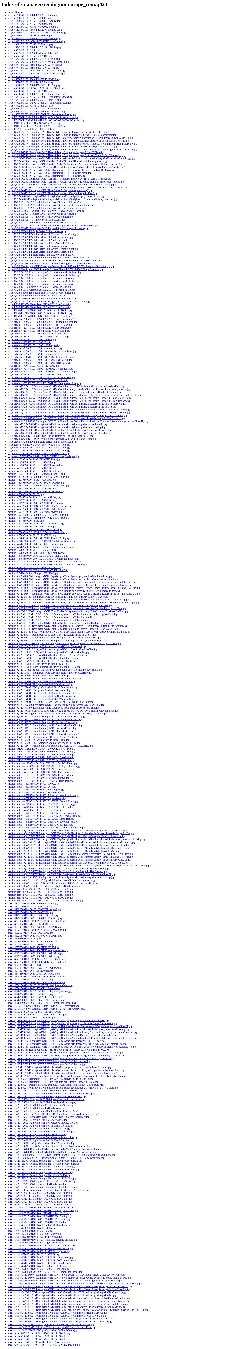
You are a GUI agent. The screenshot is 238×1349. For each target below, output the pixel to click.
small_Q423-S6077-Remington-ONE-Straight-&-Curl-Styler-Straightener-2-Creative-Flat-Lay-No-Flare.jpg (63, 1087)
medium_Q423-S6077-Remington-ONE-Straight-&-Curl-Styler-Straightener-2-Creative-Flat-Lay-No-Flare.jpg (64, 643)
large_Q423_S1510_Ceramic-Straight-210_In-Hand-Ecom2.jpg (40, 284)
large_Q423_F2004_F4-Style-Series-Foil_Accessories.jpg (37, 246)
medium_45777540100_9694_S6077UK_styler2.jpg (35, 512)
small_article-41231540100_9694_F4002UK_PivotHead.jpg (39, 1219)
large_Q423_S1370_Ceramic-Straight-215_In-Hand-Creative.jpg (41, 278)
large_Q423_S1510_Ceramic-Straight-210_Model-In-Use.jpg (39, 286)
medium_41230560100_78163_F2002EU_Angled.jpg (36, 465)
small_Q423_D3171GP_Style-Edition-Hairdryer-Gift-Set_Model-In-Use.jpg (47, 1096)
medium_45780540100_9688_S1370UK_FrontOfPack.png (38, 538)
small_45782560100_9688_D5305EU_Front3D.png (35, 997)
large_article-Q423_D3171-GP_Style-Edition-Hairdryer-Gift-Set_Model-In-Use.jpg (50, 436)
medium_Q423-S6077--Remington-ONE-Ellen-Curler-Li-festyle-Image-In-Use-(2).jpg (52, 634)
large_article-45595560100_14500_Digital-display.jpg (35, 354)
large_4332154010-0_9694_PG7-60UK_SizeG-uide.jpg (37, 41)
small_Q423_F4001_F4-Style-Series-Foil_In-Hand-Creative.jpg (40, 1140)
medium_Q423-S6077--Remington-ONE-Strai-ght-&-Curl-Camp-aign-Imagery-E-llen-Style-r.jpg (57, 640)
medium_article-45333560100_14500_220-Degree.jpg (36, 789)
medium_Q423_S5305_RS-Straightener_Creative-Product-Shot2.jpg (43, 737)
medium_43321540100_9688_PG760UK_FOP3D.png (36, 491)
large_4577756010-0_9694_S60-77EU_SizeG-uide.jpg (36, 70)
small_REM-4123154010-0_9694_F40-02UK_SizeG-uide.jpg (40, 1195)
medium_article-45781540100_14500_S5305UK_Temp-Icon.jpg (41, 818)
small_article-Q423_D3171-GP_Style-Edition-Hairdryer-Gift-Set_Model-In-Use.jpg (51, 1324)
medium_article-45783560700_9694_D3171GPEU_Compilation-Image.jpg (46, 827)
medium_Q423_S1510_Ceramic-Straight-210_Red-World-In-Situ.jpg (43, 734)
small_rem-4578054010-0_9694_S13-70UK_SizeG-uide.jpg (39, 1336)
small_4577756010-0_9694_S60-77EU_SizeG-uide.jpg (36, 959)
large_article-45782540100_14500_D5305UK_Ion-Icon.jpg (38, 380)
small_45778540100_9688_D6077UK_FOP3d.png (34, 967)
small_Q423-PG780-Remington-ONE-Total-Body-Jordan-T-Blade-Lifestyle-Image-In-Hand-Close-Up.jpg (62, 1073)
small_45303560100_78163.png (24, 938)
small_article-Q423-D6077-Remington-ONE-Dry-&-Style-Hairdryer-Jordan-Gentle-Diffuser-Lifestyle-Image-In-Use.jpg (69, 1277)
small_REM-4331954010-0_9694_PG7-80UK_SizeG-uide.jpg (40, 1198)
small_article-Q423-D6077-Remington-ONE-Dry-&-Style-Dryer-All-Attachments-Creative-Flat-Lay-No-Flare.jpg (66, 1274)
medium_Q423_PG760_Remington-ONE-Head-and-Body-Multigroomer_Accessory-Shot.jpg (56, 704)
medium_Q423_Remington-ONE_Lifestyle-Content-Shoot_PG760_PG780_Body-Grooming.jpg (57, 713)
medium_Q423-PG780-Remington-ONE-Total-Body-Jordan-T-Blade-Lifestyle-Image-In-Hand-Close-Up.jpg (64, 628)
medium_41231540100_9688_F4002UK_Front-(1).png (36, 474)
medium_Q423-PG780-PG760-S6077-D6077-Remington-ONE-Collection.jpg (48, 620)
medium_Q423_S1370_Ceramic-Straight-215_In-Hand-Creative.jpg (43, 722)
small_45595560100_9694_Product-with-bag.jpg (33, 941)
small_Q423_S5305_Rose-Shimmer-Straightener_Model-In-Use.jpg (42, 1187)
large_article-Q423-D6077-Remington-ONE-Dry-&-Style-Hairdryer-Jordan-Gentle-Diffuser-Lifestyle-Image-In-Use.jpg (69, 389)
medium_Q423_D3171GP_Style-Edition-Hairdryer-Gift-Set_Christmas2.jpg (47, 646)
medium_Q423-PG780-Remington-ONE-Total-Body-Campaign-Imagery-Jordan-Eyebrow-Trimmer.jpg (61, 623)
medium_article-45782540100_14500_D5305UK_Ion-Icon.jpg (40, 824)
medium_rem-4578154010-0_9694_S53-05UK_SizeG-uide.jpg (40, 894)
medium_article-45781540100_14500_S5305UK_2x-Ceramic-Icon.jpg (44, 815)
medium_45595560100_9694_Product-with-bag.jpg (34, 497)
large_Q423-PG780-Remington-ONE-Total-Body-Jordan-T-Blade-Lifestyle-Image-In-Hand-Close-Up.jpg (62, 184)
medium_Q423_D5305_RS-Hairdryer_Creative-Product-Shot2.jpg (42, 661)
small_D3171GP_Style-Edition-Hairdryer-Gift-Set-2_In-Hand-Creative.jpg (46, 1008)
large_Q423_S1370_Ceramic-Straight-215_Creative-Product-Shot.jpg (43, 275)
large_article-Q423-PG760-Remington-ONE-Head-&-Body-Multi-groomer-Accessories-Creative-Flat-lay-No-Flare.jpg (69, 409)
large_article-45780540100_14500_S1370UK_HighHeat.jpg (39, 362)
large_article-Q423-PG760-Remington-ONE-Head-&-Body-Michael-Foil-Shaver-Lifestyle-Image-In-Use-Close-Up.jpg (69, 400)
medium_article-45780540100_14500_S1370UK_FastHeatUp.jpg (42, 804)
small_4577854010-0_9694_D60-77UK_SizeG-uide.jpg (37, 962)
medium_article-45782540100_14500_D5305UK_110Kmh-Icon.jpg (43, 821)
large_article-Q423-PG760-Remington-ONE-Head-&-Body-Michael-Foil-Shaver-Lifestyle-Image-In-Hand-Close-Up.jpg (70, 398)
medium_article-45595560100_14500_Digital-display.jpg (37, 798)
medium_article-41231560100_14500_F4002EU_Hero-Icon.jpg (41, 780)
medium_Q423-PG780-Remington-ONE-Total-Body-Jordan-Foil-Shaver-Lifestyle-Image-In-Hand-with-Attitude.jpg (67, 625)
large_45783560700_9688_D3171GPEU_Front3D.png (36, 111)
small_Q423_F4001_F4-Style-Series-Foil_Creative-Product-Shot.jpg (43, 1137)
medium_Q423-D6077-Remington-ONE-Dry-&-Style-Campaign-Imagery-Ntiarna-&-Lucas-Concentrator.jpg (64, 579)
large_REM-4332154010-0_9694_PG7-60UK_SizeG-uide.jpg (40, 313)
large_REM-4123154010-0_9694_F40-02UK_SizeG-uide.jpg (39, 307)
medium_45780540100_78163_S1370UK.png (32, 535)
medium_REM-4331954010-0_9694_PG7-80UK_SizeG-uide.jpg (41, 754)
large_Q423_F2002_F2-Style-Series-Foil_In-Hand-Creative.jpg (40, 237)
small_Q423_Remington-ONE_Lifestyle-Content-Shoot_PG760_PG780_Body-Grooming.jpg (56, 1157)
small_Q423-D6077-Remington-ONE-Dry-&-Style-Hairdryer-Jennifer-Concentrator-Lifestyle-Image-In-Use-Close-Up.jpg (70, 1026)
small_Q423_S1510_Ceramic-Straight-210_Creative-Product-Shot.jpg (43, 1169)
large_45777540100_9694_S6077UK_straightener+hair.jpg (38, 61)
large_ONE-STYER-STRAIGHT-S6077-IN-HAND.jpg (37, 126)
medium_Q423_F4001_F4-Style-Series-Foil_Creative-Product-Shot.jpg (44, 693)
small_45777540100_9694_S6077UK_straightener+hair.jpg (38, 950)
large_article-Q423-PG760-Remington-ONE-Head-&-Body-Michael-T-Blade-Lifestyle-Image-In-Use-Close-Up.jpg (67, 403)
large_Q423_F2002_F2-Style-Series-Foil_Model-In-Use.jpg (38, 240)
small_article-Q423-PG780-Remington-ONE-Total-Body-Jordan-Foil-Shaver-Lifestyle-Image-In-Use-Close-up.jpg (66, 1306)
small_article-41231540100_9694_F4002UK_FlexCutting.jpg (39, 1216)
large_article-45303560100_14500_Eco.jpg (30, 342)
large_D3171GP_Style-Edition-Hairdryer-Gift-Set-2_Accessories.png (43, 117)
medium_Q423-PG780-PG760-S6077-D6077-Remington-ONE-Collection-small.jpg (51, 617)
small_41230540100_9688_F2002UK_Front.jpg (33, 903)
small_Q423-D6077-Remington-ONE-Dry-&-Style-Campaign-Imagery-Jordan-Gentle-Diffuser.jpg (58, 1020)
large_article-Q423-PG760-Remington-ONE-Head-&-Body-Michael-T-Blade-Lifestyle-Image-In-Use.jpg (62, 406)
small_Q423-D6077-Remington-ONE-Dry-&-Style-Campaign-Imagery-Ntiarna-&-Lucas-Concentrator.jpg (62, 1023)
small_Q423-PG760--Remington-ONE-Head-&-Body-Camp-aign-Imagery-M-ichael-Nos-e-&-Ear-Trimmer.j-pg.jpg (67, 1043)
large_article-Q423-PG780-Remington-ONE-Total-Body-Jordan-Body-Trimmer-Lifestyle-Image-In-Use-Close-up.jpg (68, 415)
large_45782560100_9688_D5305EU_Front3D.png (34, 108)
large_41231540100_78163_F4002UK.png (30, 23)
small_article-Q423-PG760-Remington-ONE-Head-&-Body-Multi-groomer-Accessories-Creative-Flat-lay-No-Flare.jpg (69, 1298)
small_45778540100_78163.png (24, 965)
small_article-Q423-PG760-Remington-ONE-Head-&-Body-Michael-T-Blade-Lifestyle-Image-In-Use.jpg (62, 1295)
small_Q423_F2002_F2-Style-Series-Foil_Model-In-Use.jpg (39, 1128)
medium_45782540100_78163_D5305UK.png (32, 549)
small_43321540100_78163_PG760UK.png (30, 932)
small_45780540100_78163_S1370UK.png (30, 979)
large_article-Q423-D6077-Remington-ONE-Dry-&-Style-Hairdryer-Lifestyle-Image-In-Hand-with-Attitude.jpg (65, 392)
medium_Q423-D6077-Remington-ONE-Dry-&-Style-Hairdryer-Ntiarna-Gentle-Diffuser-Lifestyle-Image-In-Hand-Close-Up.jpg (74, 593)
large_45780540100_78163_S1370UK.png (30, 91)
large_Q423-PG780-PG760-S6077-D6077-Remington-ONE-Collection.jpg (46, 175)
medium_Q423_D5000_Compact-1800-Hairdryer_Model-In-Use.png (43, 658)
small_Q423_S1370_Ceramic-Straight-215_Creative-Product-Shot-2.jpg (45, 1160)
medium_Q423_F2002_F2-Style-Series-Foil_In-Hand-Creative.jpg (42, 681)
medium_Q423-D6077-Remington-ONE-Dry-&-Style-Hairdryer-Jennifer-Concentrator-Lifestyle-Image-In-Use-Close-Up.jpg (72, 582)
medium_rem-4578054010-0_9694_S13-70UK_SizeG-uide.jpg (40, 891)
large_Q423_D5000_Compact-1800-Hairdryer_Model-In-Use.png (42, 213)
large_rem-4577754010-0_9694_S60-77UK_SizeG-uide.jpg (39, 444)
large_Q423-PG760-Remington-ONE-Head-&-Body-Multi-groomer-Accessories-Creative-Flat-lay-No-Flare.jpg (65, 164)
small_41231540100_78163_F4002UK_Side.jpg (33, 915)
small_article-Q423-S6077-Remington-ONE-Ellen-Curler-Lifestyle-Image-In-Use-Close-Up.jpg (57, 1315)
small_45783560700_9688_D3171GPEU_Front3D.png (36, 1000)
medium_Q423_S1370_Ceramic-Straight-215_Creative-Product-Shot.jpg (45, 719)
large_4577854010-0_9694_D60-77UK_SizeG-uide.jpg (36, 73)
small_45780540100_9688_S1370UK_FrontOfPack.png (37, 982)
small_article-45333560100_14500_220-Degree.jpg (34, 1233)
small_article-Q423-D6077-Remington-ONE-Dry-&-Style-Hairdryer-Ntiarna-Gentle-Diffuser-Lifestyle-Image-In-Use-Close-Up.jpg (75, 1283)
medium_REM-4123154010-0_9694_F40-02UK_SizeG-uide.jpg (41, 751)
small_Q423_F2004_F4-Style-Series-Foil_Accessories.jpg (37, 1134)
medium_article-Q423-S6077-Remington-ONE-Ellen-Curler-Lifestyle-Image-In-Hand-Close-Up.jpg (59, 868)
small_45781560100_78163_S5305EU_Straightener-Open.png (40, 985)
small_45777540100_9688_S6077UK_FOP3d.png (34, 947)
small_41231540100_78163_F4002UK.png (30, 912)
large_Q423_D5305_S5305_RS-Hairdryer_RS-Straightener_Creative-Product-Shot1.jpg (53, 225)
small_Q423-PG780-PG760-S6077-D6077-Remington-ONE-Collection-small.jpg (50, 1061)
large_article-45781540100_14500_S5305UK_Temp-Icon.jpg (39, 374)
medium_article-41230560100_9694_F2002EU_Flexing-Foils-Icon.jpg (44, 766)
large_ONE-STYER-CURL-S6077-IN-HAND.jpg (34, 123)
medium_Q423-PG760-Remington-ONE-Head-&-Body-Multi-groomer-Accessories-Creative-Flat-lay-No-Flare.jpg (67, 608)
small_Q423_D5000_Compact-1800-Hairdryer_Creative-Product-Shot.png (46, 1099)
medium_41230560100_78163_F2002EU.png (31, 462)
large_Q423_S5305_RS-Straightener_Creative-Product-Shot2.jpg (41, 292)
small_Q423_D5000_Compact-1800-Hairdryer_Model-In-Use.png (42, 1102)
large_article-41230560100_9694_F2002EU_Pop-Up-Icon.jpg (40, 324)
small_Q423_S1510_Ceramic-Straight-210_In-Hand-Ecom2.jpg (40, 1172)
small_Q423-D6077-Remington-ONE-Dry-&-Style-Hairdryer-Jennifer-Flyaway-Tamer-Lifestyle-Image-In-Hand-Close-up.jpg (72, 1032)
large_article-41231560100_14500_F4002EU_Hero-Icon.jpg (39, 336)
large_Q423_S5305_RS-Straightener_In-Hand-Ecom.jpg (37, 295)
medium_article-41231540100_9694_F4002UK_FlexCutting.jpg (41, 772)
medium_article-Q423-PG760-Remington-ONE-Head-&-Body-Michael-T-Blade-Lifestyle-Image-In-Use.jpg (63, 851)
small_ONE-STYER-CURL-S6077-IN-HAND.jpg (34, 1011)
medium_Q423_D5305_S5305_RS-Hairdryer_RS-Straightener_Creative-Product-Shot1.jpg (55, 669)
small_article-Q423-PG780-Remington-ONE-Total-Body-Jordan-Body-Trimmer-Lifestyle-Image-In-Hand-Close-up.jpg (69, 1301)
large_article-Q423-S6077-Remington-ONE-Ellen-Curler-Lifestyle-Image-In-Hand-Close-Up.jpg (57, 424)
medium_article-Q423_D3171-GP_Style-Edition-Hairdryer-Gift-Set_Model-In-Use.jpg (52, 880)
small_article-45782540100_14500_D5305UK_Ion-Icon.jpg (39, 1268)
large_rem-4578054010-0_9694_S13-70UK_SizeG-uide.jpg (39, 447)
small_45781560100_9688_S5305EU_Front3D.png (34, 988)
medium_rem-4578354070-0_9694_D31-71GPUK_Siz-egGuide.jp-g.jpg (45, 900)
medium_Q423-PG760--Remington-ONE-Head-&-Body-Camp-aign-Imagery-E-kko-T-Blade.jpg (58, 596)
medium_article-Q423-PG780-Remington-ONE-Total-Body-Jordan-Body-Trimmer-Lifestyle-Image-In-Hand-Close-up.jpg (70, 856)
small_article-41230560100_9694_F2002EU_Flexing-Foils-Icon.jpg (43, 1210)
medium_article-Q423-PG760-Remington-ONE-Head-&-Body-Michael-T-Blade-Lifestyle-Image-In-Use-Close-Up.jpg (69, 848)
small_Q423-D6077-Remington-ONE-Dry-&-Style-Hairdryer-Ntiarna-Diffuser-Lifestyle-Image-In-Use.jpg (62, 1035)
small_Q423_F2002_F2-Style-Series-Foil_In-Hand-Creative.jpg (40, 1125)
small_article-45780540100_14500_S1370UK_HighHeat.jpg (39, 1251)
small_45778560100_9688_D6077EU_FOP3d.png (34, 973)
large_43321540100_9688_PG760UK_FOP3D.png (34, 47)
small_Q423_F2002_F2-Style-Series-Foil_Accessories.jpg (37, 1119)
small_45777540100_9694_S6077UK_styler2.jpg (33, 956)
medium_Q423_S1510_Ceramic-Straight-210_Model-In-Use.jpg (41, 731)
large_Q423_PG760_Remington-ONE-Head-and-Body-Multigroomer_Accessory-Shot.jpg (54, 260)
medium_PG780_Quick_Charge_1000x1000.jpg (33, 573)
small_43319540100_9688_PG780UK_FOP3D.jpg (34, 927)
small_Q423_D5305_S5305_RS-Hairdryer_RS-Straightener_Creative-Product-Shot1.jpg (53, 1114)
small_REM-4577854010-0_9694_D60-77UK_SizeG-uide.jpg (40, 1204)
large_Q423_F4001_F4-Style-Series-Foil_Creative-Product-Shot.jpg (43, 248)
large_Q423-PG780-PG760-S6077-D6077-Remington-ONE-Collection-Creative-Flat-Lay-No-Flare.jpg (61, 170)
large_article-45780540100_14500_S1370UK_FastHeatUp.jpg (40, 360)
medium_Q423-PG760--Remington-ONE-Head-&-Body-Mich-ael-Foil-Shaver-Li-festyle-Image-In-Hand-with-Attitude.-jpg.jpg (73, 602)
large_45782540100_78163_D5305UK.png (30, 105)
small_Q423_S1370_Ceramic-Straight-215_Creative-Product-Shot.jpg (43, 1163)
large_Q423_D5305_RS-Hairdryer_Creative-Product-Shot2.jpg (40, 216)
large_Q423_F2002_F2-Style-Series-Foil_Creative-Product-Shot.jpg (43, 234)
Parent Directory (16, 12)
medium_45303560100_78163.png (26, 494)
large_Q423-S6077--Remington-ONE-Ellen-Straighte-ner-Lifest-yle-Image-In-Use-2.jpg (53, 193)
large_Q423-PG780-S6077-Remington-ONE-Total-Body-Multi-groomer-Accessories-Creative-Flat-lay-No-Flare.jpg (67, 187)
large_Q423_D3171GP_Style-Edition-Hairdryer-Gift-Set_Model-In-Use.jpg (47, 208)
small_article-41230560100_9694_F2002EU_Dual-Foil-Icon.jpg (41, 1207)
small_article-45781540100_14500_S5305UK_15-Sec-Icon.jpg (40, 1257)
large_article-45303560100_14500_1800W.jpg (32, 339)
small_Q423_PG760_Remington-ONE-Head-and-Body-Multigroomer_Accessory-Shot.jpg (54, 1149)
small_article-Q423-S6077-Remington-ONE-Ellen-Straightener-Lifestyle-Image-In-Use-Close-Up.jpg (60, 1321)
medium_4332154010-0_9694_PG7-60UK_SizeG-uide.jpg (38, 485)
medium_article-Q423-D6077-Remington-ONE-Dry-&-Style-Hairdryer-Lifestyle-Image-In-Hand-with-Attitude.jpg (66, 836)
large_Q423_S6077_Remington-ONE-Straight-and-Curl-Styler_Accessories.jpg (49, 301)
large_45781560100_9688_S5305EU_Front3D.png (34, 99)
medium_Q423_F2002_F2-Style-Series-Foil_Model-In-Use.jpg (40, 684)
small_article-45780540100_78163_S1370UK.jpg (33, 1254)
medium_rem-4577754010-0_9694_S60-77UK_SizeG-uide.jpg (40, 889)
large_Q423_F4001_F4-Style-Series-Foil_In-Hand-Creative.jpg (40, 251)
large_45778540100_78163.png (24, 76)
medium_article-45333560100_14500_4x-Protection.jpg (36, 792)
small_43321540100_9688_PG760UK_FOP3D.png (35, 935)
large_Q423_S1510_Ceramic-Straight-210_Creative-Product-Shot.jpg (43, 281)
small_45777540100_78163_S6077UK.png (30, 944)
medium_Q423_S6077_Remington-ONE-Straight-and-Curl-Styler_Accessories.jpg (50, 745)
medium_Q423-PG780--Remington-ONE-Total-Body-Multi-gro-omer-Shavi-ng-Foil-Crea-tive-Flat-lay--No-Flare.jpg (68, 611)
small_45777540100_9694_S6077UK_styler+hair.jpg (35, 953)
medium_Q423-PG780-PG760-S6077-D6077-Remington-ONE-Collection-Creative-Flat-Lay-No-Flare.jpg (62, 614)
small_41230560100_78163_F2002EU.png (30, 906)
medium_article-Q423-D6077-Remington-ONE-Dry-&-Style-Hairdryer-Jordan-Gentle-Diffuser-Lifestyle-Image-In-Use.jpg (71, 833)
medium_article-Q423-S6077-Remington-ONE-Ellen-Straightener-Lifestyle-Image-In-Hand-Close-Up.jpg (62, 874)
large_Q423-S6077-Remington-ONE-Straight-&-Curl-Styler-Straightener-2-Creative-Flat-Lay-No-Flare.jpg (63, 199)
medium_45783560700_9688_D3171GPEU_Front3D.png (38, 555)
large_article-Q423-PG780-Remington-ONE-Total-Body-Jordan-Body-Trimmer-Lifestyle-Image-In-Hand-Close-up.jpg (69, 412)
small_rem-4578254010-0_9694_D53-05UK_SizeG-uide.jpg (39, 1342)
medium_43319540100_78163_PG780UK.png (32, 479)
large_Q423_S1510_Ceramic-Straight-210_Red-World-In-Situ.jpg (41, 289)
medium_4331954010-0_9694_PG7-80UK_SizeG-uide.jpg (38, 476)
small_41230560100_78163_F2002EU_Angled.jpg (34, 909)
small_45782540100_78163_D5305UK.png (30, 994)
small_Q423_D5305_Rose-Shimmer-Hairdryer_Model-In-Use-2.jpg (43, 1111)
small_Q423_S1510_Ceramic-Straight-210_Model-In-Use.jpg (39, 1175)
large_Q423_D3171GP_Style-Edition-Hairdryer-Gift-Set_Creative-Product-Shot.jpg (51, 205)
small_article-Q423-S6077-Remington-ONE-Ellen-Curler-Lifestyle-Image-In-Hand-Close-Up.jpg (57, 1312)
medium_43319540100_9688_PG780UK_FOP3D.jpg (36, 482)
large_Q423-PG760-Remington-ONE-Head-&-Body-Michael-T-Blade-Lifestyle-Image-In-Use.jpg (58, 161)
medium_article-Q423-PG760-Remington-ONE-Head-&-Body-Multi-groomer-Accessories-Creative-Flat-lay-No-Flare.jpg (70, 853)
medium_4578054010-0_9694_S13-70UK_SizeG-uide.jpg (38, 532)
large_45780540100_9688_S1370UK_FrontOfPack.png (37, 94)
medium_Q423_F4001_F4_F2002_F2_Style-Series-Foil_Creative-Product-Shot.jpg (50, 701)
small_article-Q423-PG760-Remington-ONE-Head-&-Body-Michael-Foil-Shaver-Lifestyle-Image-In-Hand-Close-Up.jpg (70, 1286)
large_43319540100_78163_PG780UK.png (30, 35)
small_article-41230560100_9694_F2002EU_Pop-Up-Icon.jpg (40, 1213)
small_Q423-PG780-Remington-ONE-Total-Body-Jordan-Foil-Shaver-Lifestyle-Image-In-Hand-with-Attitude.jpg (66, 1070)
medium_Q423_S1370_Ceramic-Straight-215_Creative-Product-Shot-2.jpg (46, 716)
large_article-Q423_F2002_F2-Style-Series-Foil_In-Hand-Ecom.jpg (42, 441)
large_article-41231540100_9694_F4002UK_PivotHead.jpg (39, 330)
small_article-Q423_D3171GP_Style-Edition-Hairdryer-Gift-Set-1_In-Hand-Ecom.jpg (52, 1327)
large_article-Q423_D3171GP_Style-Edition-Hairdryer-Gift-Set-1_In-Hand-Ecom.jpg (52, 438)
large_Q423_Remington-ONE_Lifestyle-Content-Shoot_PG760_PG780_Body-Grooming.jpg (56, 269)
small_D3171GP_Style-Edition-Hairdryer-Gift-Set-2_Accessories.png (43, 1005)
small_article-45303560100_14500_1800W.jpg (32, 1228)
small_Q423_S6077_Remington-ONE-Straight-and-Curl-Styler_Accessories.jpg (49, 1190)
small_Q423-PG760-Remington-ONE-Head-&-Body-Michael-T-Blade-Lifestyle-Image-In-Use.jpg (58, 1049)
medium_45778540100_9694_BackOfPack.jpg (32, 526)
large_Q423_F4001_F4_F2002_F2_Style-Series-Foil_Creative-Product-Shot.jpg (49, 257)
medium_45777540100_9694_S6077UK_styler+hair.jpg (37, 509)
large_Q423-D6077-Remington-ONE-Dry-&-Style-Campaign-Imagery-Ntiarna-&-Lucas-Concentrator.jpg (62, 134)
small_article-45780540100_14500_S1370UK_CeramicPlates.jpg (41, 1245)
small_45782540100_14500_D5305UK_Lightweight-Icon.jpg (40, 991)
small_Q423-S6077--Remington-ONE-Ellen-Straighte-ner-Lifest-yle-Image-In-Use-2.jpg (53, 1081)
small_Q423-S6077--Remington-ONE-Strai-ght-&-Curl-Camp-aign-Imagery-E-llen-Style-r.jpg (56, 1084)
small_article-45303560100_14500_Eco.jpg (30, 1230)
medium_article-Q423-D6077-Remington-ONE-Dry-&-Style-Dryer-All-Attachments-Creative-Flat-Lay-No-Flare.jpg (67, 830)
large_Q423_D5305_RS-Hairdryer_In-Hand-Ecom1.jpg (36, 219)
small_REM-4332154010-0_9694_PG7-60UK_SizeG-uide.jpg (40, 1201)
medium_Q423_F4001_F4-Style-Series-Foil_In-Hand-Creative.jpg (42, 696)
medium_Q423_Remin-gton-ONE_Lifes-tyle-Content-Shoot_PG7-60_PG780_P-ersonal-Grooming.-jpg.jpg (63, 710)
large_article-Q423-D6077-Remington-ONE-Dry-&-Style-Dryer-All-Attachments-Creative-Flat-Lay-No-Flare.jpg (66, 386)
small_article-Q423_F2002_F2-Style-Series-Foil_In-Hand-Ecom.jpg (43, 1330)
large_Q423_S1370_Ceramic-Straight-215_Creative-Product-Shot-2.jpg (44, 272)
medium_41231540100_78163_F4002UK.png (32, 468)
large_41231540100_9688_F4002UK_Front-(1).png (35, 29)
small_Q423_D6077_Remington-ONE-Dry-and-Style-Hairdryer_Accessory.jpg (48, 1117)
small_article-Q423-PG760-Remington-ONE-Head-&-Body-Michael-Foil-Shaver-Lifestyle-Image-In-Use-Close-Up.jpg (69, 1289)
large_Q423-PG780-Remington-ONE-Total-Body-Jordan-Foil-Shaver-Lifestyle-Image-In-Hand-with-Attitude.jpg (66, 181)
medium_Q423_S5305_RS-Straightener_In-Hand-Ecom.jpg (38, 739)
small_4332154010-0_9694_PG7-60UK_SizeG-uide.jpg (37, 929)
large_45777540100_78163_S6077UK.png (30, 56)
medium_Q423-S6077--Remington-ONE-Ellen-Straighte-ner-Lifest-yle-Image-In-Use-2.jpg (54, 637)
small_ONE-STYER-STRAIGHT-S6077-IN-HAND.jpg (37, 1014)
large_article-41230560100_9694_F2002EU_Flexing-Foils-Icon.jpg (42, 322)
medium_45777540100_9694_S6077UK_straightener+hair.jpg (40, 506)
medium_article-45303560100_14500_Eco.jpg (32, 786)
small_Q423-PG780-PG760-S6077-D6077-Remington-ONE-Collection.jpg (46, 1064)
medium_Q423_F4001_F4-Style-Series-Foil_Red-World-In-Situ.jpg (42, 699)
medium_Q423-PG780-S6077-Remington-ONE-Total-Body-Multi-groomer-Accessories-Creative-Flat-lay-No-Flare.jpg (69, 631)
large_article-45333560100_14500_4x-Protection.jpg (35, 348)
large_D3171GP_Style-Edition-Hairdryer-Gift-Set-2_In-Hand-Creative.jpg (46, 120)
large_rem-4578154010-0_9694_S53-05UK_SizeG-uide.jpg (39, 450)
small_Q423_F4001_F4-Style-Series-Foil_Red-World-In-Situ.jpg (41, 1143)
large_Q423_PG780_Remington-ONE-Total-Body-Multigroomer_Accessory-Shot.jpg (52, 263)
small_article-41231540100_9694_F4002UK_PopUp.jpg (37, 1222)
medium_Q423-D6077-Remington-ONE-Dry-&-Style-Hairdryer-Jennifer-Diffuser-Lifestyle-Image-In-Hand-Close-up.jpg (70, 585)
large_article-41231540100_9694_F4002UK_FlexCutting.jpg (39, 327)
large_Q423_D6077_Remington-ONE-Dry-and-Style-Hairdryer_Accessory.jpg (48, 228)
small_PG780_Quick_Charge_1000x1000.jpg (31, 1017)
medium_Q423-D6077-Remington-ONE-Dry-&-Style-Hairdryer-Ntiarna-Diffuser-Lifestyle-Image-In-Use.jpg (64, 590)
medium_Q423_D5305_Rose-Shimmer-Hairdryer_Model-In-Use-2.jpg (44, 666)
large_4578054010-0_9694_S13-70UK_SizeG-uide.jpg (36, 88)
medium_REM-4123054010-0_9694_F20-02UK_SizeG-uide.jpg (41, 748)
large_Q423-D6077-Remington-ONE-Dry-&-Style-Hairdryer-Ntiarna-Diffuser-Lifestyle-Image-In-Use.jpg (62, 146)
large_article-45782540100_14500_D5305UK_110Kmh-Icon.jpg (41, 377)
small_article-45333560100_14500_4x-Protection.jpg (35, 1236)
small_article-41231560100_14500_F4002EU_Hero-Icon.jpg (39, 1225)
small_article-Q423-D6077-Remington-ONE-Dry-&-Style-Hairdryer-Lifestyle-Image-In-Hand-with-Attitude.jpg (65, 1280)
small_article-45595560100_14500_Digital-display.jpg (35, 1242)
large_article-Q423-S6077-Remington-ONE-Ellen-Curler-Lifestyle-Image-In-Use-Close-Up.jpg (56, 427)
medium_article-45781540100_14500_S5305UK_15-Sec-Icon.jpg (42, 813)
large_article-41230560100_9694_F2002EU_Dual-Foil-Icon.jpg (41, 319)
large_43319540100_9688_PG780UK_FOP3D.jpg (34, 38)
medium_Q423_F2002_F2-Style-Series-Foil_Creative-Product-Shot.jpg (44, 678)
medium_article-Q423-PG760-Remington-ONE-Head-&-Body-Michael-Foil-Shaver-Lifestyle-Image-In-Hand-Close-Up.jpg (71, 842)
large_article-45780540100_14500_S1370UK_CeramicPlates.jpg (41, 357)
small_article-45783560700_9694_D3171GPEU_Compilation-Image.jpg (45, 1271)
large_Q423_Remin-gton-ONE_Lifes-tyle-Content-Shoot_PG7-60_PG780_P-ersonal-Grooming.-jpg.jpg (61, 266)
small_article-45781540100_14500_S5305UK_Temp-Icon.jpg (40, 1263)
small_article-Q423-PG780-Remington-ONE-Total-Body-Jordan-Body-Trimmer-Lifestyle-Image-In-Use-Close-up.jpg (68, 1304)
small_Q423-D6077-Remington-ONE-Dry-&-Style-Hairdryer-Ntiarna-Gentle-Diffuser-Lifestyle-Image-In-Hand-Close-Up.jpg (72, 1038)
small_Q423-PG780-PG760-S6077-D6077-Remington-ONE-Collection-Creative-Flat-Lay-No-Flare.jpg (61, 1058)
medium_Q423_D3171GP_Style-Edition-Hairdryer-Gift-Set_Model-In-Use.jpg (48, 652)
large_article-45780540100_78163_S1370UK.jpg (33, 365)
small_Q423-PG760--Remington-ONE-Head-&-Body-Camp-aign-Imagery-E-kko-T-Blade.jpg (56, 1041)
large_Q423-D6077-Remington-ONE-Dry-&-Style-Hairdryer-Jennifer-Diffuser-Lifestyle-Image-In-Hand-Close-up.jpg (68, 140)
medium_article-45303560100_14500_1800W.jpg (33, 783)
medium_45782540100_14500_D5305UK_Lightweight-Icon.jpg (41, 547)
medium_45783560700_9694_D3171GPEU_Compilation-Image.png (43, 558)
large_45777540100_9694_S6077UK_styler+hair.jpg (35, 64)
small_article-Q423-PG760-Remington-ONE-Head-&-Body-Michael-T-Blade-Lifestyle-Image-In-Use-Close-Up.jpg (67, 1292)
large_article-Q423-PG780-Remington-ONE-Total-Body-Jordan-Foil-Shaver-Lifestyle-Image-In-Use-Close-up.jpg (66, 418)
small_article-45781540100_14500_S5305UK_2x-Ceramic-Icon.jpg (43, 1260)
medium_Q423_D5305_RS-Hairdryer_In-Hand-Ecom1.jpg (38, 663)
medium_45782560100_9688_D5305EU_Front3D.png (36, 552)
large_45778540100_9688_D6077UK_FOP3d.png (34, 79)
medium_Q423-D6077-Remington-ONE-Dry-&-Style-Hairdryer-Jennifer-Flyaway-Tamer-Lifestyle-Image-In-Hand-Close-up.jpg (74, 587)
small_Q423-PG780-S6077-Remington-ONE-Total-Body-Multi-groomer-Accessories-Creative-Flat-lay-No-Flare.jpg (67, 1076)
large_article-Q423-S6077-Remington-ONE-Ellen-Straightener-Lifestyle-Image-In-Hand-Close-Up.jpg (60, 430)
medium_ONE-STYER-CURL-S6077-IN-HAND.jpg (35, 567)
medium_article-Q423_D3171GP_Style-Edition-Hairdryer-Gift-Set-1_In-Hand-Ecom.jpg (53, 883)
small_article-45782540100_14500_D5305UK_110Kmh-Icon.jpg (41, 1266)
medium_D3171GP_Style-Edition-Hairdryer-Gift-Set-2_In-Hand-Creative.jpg (47, 564)
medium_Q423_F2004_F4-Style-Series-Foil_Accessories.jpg (39, 690)
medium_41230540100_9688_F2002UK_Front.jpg (34, 459)
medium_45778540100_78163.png (26, 520)
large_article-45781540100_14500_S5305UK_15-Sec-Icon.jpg (40, 368)
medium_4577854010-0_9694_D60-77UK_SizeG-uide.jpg (38, 517)
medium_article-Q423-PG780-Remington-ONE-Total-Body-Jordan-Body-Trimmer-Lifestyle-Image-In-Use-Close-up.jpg (69, 859)
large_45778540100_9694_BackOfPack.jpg (30, 82)
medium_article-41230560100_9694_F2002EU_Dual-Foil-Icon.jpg (42, 763)
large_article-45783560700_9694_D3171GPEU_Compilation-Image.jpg (45, 383)
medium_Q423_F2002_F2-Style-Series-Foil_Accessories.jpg (39, 675)
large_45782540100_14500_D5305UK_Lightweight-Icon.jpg (39, 102)
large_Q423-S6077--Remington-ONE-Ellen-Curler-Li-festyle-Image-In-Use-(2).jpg (50, 190)
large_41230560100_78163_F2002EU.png (30, 18)
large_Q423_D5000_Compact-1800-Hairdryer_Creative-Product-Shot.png (46, 210)
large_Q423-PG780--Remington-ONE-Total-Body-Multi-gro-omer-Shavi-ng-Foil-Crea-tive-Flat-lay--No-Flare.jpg (66, 167)
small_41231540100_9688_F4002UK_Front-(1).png (35, 918)
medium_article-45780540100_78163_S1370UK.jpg (35, 810)
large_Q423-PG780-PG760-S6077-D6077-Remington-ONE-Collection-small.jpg (49, 172)
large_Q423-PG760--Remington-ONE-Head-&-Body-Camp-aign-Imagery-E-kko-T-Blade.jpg (56, 152)
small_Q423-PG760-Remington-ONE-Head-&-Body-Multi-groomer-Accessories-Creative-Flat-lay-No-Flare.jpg (65, 1052)
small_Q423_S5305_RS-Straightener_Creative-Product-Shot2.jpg (41, 1181)
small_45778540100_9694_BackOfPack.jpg (30, 970)
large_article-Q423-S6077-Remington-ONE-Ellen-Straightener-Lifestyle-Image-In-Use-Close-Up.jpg (59, 433)
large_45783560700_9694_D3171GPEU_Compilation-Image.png (42, 114)
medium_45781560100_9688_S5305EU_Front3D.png (36, 544)
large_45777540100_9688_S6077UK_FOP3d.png (34, 58)
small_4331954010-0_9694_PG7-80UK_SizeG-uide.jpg (37, 921)
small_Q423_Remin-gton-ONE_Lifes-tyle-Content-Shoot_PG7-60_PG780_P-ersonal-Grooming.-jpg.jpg (61, 1155)
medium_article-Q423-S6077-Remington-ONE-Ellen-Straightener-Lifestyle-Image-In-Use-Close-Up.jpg (61, 877)
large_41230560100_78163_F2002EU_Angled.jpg (34, 20)
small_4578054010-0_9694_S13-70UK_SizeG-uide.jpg (36, 976)
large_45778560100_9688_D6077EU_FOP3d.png (34, 85)
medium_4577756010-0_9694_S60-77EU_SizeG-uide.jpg (38, 514)
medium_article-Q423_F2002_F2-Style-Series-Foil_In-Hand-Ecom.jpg (44, 886)
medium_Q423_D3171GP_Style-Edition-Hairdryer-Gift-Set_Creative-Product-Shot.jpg (52, 649)
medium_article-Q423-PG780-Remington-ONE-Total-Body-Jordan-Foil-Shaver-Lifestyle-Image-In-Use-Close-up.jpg (68, 862)
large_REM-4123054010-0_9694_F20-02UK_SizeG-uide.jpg (39, 304)
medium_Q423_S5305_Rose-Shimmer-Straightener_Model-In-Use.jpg (44, 742)
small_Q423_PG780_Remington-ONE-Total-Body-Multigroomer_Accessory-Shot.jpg (52, 1152)
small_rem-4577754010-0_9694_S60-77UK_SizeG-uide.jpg (39, 1333)
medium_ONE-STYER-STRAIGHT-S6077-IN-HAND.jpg (38, 570)
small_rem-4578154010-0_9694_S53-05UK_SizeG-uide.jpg (39, 1339)
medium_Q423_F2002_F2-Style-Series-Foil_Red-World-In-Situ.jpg (42, 687)
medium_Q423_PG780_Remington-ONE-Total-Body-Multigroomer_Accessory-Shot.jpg (53, 707)
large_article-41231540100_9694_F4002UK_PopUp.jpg (37, 333)
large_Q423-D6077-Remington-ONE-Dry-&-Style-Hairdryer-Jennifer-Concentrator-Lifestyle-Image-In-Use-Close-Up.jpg (70, 137)
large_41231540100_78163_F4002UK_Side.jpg (33, 26)
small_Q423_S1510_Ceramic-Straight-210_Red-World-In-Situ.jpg (42, 1178)
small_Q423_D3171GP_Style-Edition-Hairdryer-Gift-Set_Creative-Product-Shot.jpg (51, 1093)
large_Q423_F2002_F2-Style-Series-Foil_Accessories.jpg (37, 231)
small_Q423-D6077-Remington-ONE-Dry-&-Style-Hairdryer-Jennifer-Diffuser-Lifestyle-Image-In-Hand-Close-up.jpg (68, 1029)
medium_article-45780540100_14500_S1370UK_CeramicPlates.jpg (43, 801)
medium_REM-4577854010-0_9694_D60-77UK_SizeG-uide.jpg (41, 760)
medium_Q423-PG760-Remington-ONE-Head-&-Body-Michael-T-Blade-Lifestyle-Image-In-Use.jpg (60, 605)
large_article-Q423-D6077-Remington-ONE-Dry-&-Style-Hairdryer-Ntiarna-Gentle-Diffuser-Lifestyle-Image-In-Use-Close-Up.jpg (75, 395)
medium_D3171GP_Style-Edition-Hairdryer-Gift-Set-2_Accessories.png (45, 561)
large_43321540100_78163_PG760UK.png (30, 44)
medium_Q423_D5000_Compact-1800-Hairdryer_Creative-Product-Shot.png (47, 655)
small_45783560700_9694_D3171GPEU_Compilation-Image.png (42, 1003)
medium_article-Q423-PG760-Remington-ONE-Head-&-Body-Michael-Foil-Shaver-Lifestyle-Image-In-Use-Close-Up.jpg (70, 845)
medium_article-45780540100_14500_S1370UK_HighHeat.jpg (40, 807)
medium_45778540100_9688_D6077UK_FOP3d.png (36, 523)
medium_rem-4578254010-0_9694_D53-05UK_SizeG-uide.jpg (40, 897)
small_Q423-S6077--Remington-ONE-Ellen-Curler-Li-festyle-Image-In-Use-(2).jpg (50, 1079)
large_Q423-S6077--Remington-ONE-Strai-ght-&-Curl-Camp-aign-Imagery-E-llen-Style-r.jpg (56, 196)
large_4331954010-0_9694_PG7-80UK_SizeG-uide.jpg (37, 32)
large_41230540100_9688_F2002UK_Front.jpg (32, 15)
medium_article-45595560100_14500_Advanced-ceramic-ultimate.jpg (44, 795)
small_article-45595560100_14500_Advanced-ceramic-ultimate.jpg (42, 1239)
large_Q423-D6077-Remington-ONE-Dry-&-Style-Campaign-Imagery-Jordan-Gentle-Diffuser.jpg (58, 132)
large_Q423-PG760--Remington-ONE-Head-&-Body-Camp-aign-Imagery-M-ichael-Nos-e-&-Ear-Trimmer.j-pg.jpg (67, 155)
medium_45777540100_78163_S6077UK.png (32, 500)
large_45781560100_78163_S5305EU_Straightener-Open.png (40, 96)
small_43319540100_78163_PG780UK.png (30, 924)
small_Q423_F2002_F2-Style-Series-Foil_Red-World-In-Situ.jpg (41, 1131)
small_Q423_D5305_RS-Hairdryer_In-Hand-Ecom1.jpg (37, 1108)
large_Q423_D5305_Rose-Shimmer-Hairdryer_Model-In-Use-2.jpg (42, 222)
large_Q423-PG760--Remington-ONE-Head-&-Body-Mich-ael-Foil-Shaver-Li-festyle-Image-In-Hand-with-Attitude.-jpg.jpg (72, 158)
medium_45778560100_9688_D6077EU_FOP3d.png (35, 529)
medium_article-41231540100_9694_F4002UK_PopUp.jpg (38, 777)
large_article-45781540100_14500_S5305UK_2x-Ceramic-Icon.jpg (42, 371)
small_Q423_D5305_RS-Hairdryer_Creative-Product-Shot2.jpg (40, 1105)
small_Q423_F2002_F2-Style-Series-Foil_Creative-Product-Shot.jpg (43, 1122)
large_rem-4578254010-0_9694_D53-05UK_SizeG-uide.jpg (39, 453)
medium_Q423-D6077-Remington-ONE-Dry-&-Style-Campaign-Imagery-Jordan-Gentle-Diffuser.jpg (60, 576)
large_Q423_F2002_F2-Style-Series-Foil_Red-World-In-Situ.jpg (41, 243)
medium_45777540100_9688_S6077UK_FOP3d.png (35, 503)
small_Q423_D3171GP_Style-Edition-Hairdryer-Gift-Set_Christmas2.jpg (45, 1090)
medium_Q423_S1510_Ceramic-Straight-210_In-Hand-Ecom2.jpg (42, 728)
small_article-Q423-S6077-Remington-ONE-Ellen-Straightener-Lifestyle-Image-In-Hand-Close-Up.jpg (60, 1318)
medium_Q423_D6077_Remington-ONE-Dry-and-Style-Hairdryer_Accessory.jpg (50, 672)
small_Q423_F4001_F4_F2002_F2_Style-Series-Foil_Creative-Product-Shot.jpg (49, 1146)
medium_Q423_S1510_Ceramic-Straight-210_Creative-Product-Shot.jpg (45, 725)
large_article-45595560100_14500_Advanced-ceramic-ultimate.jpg (42, 351)
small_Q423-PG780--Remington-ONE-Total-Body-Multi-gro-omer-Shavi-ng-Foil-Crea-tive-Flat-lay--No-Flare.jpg (66, 1055)
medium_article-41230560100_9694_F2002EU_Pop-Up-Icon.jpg (41, 769)
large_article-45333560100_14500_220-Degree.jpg (34, 345)
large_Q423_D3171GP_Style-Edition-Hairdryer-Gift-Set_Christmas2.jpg (45, 202)
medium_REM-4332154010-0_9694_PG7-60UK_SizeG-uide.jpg (41, 757)
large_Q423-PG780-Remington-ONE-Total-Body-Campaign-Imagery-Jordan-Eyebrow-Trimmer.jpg (59, 178)
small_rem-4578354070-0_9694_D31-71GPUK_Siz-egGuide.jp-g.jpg (44, 1344)
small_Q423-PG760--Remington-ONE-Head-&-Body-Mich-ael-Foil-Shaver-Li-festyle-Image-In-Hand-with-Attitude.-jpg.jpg (72, 1046)
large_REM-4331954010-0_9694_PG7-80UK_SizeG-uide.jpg (40, 310)
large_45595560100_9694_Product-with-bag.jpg (33, 53)
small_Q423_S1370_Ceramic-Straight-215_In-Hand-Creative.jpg (41, 1166)
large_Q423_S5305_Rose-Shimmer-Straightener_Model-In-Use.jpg (42, 298)
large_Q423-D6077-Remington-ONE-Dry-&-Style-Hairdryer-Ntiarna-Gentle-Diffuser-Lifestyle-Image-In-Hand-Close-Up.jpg (72, 149)
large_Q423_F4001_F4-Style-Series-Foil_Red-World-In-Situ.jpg (41, 254)
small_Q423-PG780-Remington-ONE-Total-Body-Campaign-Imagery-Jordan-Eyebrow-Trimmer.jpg (59, 1067)
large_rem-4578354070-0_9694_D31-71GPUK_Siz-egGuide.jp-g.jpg (43, 456)
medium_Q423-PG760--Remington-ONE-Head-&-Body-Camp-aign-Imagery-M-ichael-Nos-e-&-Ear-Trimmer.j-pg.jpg (68, 599)
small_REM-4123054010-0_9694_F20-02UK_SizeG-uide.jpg (40, 1192)
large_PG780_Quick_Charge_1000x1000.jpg (31, 129)
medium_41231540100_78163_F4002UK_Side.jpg (34, 471)
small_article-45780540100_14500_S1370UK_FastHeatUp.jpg (40, 1248)
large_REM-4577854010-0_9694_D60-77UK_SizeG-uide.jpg (40, 316)
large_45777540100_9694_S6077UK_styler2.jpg (33, 67)
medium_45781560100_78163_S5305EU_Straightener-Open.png (41, 541)
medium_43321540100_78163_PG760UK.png (32, 488)
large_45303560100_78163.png (24, 50)
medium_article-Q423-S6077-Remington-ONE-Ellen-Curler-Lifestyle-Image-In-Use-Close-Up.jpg (58, 871)
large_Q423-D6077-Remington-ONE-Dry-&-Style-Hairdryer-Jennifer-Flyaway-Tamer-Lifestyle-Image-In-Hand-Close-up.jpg (72, 143)
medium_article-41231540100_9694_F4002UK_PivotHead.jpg (40, 775)
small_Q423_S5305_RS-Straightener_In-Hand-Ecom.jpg (37, 1184)
